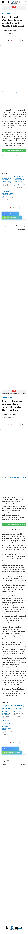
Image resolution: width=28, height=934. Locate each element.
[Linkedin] (19, 40)
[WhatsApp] (15, 40)
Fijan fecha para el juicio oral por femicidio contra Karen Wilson (7, 227)
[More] (22, 40)
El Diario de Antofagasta (10, 30)
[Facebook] (4, 40)
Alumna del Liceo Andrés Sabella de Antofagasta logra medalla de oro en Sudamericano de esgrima (20, 227)
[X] (8, 40)
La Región (6, 13)
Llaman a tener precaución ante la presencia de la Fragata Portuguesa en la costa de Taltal (7, 179)
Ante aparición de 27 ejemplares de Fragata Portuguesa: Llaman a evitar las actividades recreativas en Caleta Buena (19, 181)
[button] (2, 2)
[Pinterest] (11, 40)
